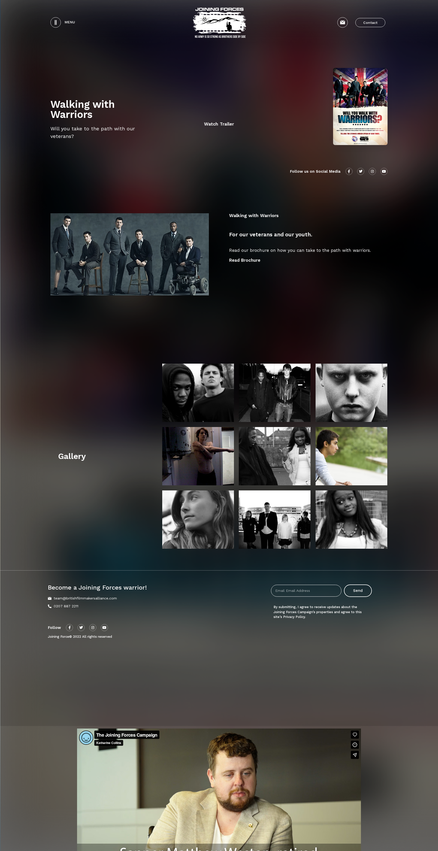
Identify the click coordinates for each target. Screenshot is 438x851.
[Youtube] (104, 627)
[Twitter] (81, 627)
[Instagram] (92, 627)
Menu (70, 22)
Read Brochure (244, 260)
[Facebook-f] (69, 627)
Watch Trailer (219, 124)
